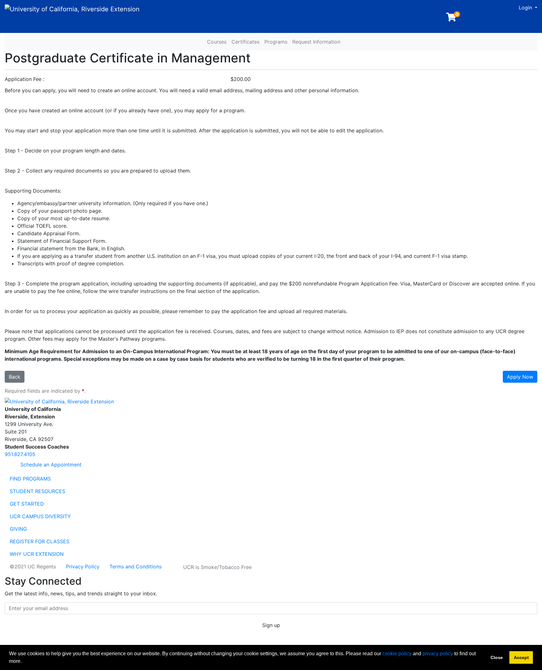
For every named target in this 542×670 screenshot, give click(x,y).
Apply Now (520, 377)
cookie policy (397, 653)
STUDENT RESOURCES (37, 491)
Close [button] (497, 657)
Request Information (316, 42)
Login (526, 7)
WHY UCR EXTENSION (37, 554)
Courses (216, 42)
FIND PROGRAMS (30, 479)
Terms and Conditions (135, 566)
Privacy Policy (82, 566)
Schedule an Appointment (50, 464)
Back (14, 377)
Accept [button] (521, 657)
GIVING (18, 529)
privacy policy (437, 653)
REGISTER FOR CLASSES (39, 541)
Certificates (245, 42)
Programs (275, 42)
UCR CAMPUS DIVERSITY (40, 516)
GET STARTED (27, 504)
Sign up (271, 625)
